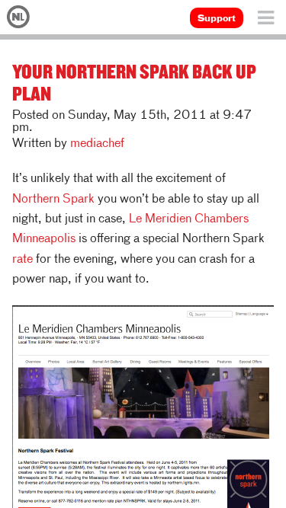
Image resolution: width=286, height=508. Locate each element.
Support (217, 19)
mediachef (97, 144)
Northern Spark (53, 199)
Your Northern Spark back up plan (134, 81)
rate (22, 260)
